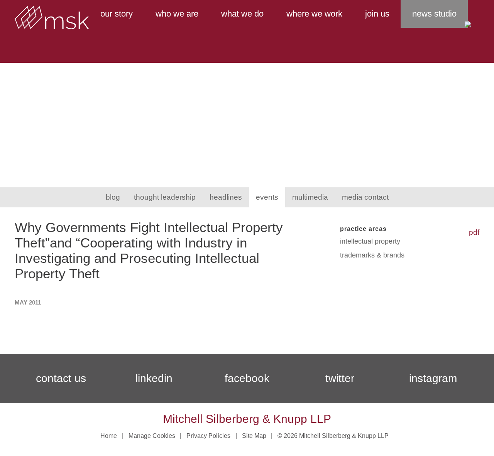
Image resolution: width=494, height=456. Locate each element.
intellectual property (370, 241)
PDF (474, 232)
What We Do (242, 14)
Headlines (226, 197)
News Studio (434, 14)
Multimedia (310, 197)
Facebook (247, 378)
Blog (113, 197)
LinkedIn (154, 378)
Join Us (377, 14)
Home (108, 435)
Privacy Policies (208, 435)
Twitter (339, 378)
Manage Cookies (152, 435)
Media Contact (365, 197)
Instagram (433, 378)
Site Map (254, 435)
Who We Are (177, 14)
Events (267, 197)
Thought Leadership (165, 197)
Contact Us (61, 378)
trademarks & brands (372, 255)
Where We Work (314, 14)
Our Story (116, 14)
